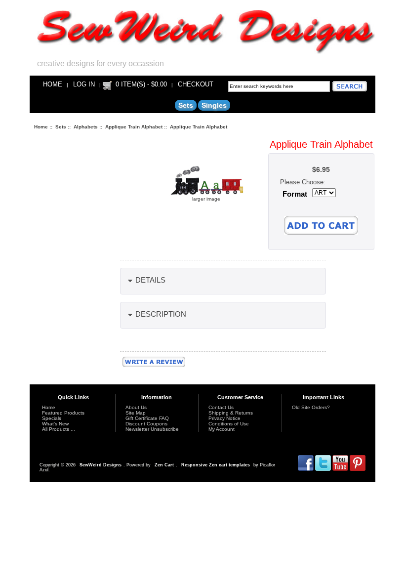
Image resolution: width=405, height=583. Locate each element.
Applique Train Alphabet (133, 126)
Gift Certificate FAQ (147, 418)
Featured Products (63, 413)
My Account (221, 429)
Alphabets (86, 126)
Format (295, 194)
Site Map (135, 413)
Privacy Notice (224, 418)
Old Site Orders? (311, 407)
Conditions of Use (228, 423)
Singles (214, 105)
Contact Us (221, 407)
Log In (84, 84)
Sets (60, 126)
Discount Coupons (146, 423)
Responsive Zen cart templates (215, 464)
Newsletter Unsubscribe (152, 429)
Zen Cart (164, 464)
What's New (55, 423)
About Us (136, 407)
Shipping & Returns (230, 413)
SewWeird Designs (101, 464)
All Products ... (58, 429)
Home (52, 84)
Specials (51, 418)
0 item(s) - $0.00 (141, 84)
